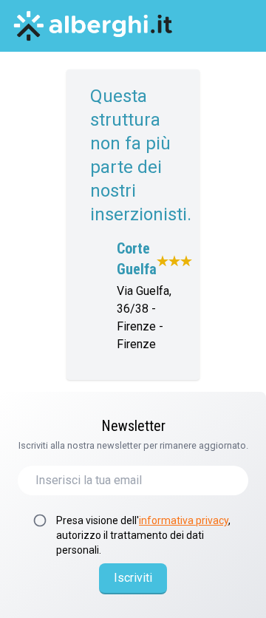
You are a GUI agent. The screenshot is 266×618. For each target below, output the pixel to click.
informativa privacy (183, 520)
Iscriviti (133, 578)
